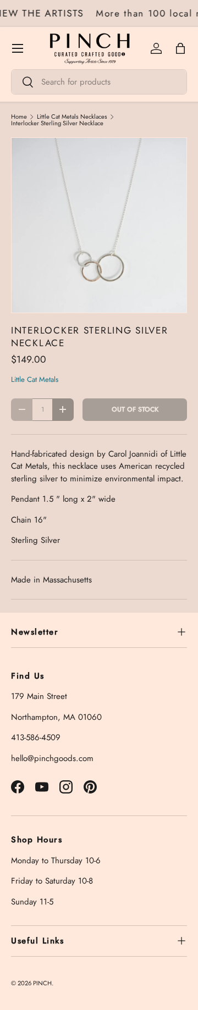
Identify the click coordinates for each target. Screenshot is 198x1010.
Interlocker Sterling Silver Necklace (57, 123)
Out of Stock (135, 409)
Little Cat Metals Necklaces (72, 117)
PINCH (42, 983)
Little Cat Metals (34, 379)
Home (19, 117)
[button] (180, 48)
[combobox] (99, 82)
